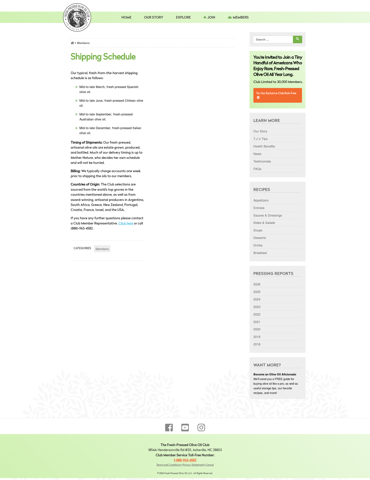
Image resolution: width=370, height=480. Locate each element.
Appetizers (260, 200)
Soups (257, 230)
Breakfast (260, 252)
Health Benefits (264, 146)
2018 (256, 344)
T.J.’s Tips (260, 138)
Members (241, 17)
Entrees (258, 207)
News (257, 153)
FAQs (257, 168)
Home (126, 17)
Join (211, 17)
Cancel (210, 465)
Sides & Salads (264, 222)
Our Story (153, 17)
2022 (256, 314)
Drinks (257, 245)
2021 (256, 321)
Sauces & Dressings (267, 215)
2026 (256, 284)
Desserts (259, 237)
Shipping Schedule (103, 57)
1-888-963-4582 (185, 460)
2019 (256, 336)
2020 (256, 329)
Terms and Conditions (168, 465)
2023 (256, 306)
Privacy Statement (193, 465)
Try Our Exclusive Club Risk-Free (276, 93)
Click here (126, 223)
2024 (256, 299)
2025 (256, 291)
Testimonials (262, 161)
